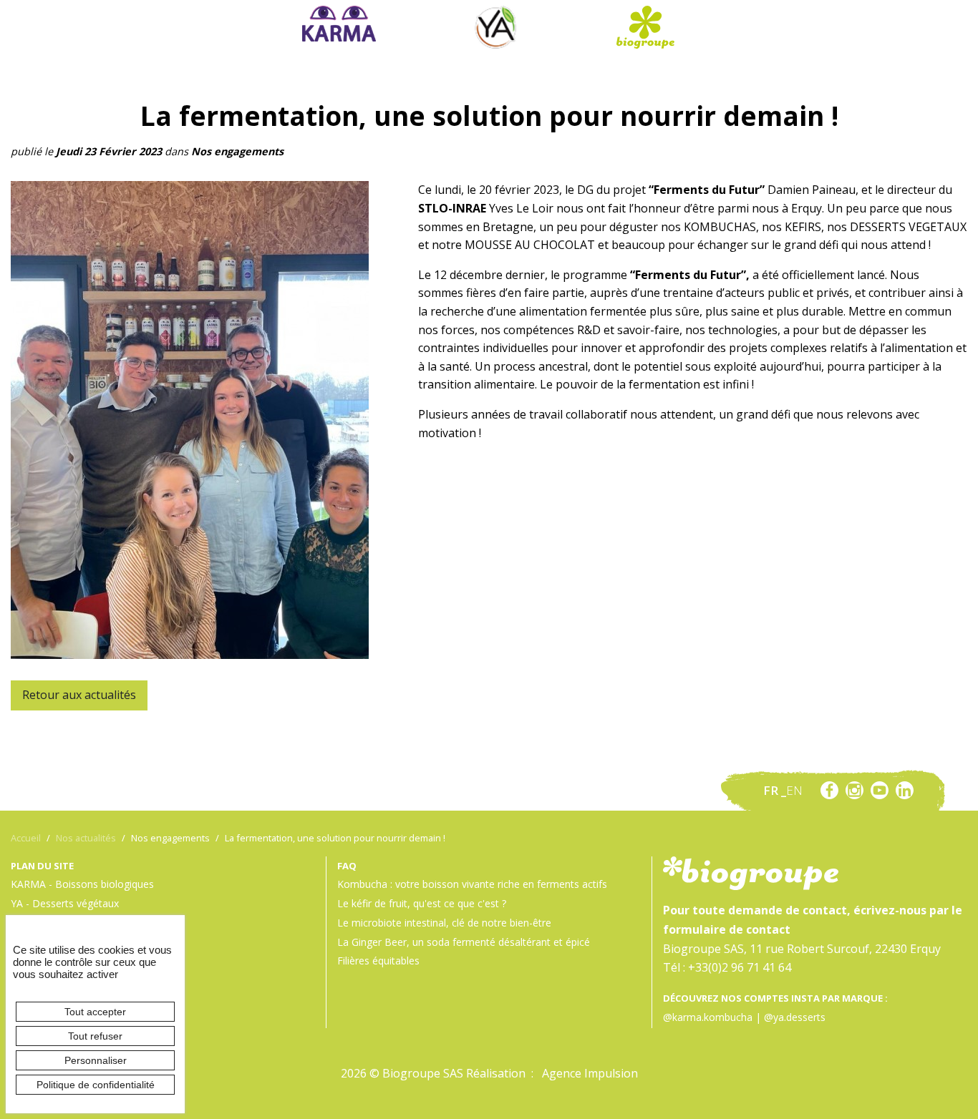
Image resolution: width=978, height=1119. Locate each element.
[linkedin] (905, 790)
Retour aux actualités (79, 695)
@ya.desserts (795, 1017)
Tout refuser (95, 1036)
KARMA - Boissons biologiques (82, 884)
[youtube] (880, 790)
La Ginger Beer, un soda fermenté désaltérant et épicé (463, 942)
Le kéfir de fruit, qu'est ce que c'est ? (421, 903)
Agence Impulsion (590, 1073)
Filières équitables (378, 960)
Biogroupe (645, 27)
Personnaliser (95, 1060)
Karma (339, 23)
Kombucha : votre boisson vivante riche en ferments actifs (472, 884)
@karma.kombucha (707, 1017)
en (794, 790)
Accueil (26, 837)
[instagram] (854, 790)
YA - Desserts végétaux (65, 903)
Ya (495, 27)
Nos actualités (86, 837)
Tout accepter (95, 1011)
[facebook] (829, 790)
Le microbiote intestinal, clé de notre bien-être (444, 922)
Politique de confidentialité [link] (96, 1084)
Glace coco (495, 10)
